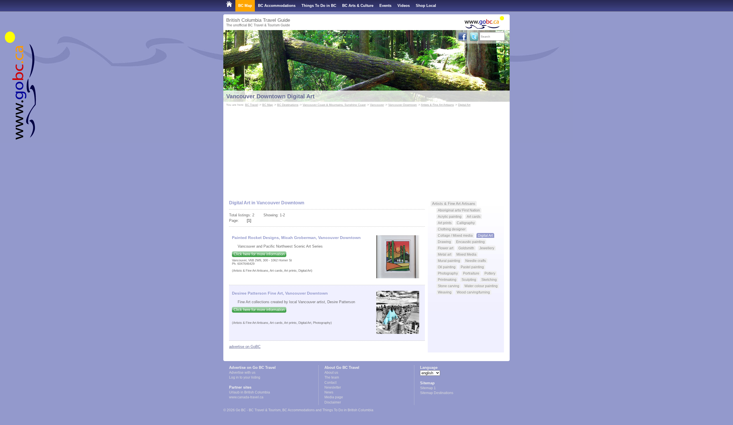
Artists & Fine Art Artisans (437, 104)
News (328, 392)
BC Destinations (287, 104)
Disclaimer (332, 402)
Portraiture (471, 273)
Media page (333, 397)
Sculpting (469, 279)
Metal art (444, 254)
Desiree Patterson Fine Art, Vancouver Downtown (280, 293)
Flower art (445, 248)
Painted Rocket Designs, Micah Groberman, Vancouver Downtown (296, 237)
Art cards (473, 216)
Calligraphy (466, 223)
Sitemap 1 (428, 388)
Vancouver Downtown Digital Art (270, 96)
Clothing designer (452, 229)
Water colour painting (481, 286)
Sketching (489, 279)
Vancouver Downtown (402, 104)
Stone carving (448, 286)
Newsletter (332, 387)
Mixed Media (466, 254)
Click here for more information (259, 254)
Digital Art (464, 104)
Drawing (444, 242)
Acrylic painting (450, 216)
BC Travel (251, 104)
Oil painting (447, 267)
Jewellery (486, 248)
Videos (403, 5)
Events (385, 5)
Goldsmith (466, 248)
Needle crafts (475, 261)
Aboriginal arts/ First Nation (459, 210)
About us (331, 372)
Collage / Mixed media (455, 235)
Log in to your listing (244, 377)
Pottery (489, 273)
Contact (330, 382)
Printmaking (447, 279)
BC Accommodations (276, 5)
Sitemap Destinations (436, 393)
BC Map (245, 5)
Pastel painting (472, 267)
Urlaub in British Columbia (249, 392)
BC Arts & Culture (357, 5)
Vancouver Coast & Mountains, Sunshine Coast (334, 104)
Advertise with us (242, 372)
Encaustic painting (470, 242)
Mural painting (449, 261)
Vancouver (377, 104)
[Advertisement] (366, 151)
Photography (448, 273)
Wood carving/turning (473, 292)
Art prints (445, 223)
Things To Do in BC (319, 5)
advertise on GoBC (245, 346)
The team (331, 377)
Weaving (445, 292)
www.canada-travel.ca (246, 397)
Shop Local (426, 5)
